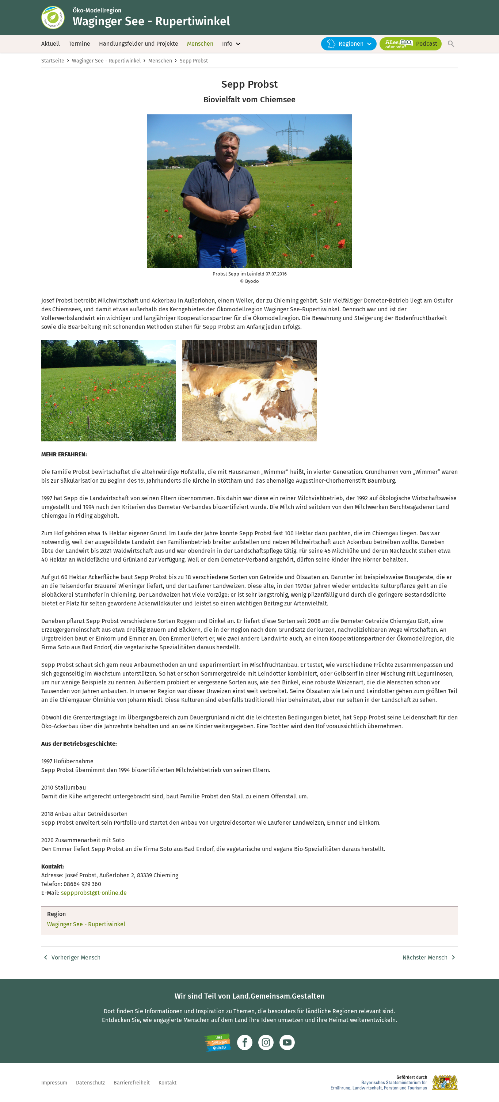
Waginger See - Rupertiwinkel (106, 61)
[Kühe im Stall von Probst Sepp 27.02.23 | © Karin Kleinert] (249, 390)
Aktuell (50, 43)
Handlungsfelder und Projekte (138, 43)
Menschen (200, 43)
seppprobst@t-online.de (94, 892)
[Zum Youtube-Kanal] (287, 1042)
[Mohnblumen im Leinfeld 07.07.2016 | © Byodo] (108, 390)
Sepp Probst (194, 61)
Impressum (54, 1083)
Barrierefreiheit (132, 1083)
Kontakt (167, 1083)
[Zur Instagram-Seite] (266, 1042)
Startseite (52, 61)
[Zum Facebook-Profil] (244, 1042)
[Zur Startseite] (57, 17)
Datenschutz (90, 1083)
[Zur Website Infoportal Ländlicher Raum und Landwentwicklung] (217, 1042)
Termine (79, 43)
